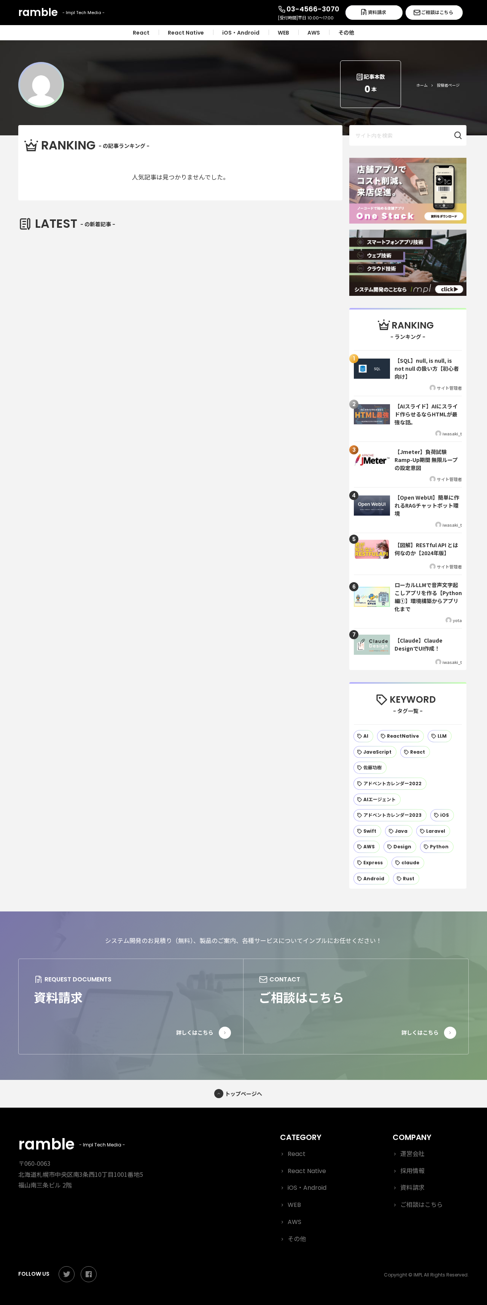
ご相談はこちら (437, 12)
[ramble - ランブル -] (62, 12)
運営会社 (412, 1153)
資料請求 (377, 12)
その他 (297, 1239)
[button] (461, 135)
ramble (69, 1144)
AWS (294, 1222)
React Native (307, 1171)
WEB (294, 1204)
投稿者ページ (448, 85)
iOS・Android (307, 1187)
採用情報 (412, 1171)
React (297, 1153)
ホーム (422, 85)
